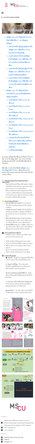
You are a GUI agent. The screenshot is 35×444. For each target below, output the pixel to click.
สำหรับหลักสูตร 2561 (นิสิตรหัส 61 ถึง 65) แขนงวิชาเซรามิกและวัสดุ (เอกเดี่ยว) (20, 62)
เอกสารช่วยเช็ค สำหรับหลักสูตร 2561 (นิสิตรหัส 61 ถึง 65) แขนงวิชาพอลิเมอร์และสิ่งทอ (20, 71)
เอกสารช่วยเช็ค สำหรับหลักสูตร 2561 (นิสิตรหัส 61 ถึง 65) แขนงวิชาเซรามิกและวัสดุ (20, 50)
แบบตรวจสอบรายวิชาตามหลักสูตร (19, 56)
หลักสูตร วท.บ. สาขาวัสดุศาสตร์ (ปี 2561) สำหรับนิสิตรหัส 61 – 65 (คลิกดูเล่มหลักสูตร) (19, 40)
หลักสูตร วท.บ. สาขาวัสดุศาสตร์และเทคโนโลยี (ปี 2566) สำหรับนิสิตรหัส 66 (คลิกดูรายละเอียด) (18, 93)
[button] (2, 12)
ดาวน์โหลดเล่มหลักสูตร (16, 150)
